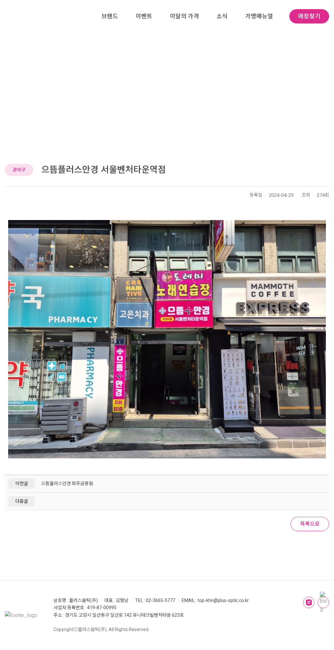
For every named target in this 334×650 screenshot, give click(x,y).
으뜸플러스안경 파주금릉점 (67, 483)
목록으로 (310, 524)
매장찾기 (309, 16)
